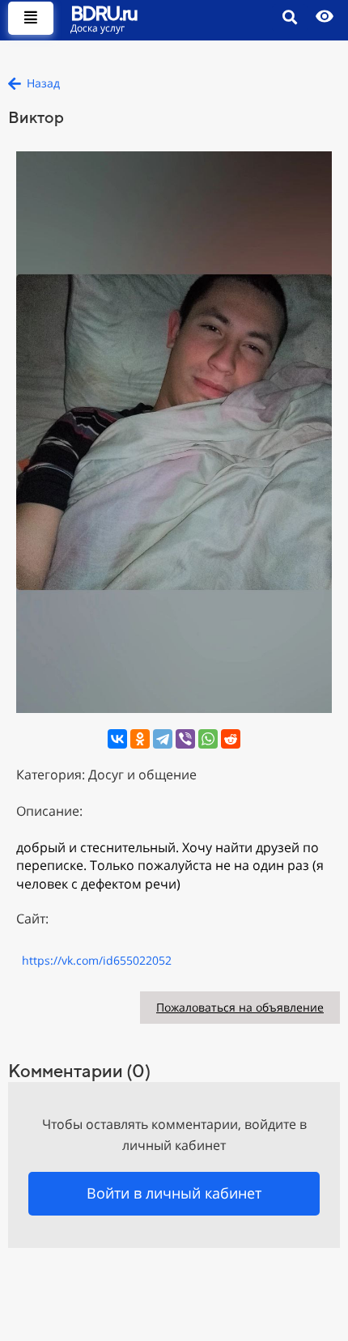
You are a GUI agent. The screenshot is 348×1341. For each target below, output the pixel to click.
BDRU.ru (103, 13)
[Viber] (185, 739)
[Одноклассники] (140, 739)
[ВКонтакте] (117, 739)
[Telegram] (162, 739)
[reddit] (230, 739)
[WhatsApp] (208, 739)
